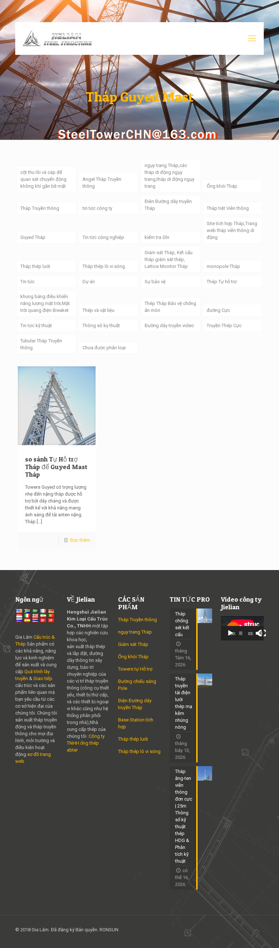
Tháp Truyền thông (39, 208)
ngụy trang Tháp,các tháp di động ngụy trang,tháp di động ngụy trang (169, 176)
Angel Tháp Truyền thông (101, 182)
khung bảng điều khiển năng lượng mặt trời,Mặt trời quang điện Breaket (45, 303)
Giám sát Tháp (133, 644)
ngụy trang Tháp (135, 632)
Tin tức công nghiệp (103, 237)
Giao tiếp (42, 678)
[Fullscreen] (262, 633)
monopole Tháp (223, 266)
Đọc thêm (80, 540)
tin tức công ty (97, 208)
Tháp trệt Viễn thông (228, 208)
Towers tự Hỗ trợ (135, 669)
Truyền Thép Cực (224, 325)
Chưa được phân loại (104, 347)
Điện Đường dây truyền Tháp (168, 205)
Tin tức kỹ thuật (36, 325)
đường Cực (218, 310)
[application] (242, 628)
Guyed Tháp (32, 237)
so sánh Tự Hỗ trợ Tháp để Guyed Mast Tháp (56, 466)
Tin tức (27, 281)
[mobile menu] (252, 38)
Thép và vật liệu (98, 310)
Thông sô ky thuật (101, 325)
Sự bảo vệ (155, 281)
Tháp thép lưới (35, 266)
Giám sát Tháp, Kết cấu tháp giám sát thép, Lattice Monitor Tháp (169, 259)
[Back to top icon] (256, 930)
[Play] (230, 633)
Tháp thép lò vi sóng (103, 266)
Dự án (88, 281)
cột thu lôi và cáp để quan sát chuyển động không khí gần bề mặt (43, 179)
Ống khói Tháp (222, 186)
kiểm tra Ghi (157, 237)
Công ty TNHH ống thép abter (86, 743)
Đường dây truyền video (169, 325)
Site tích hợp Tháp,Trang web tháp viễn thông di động (232, 230)
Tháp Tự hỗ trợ (221, 281)
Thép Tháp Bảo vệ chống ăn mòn (170, 307)
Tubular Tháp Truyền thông (41, 344)
